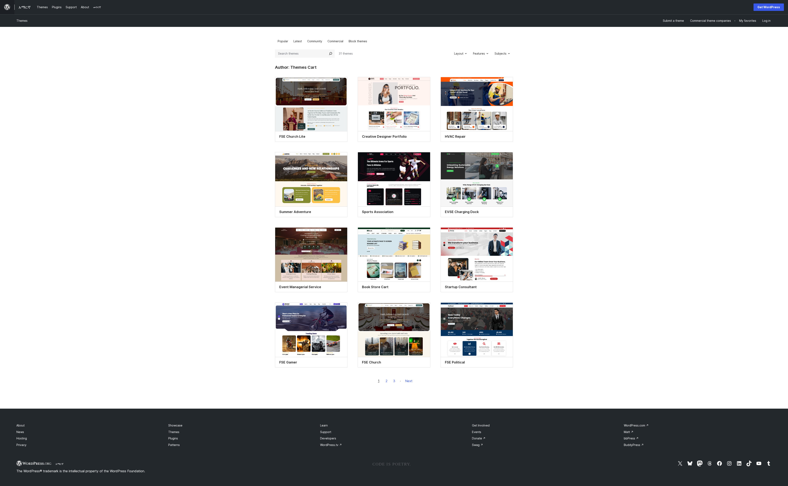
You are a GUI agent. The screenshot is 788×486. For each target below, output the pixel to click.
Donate (479, 438)
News (20, 432)
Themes (21, 20)
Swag (477, 445)
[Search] (330, 53)
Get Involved (481, 425)
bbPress (631, 438)
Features (479, 53)
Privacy (21, 445)
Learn (324, 425)
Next (408, 381)
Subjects (500, 53)
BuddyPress (634, 445)
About (20, 425)
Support (325, 432)
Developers (328, 438)
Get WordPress (768, 7)
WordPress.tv (331, 445)
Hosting (21, 438)
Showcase (175, 425)
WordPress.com (636, 425)
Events (476, 432)
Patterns (174, 445)
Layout (458, 53)
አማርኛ (59, 463)
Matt (628, 432)
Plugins (173, 438)
